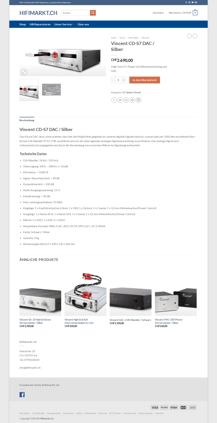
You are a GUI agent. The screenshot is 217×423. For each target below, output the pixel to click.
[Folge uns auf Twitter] (193, 2)
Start (113, 37)
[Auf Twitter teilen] (120, 100)
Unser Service (63, 24)
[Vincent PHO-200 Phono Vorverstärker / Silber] (176, 291)
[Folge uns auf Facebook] (186, 2)
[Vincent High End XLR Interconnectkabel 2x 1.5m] (85, 291)
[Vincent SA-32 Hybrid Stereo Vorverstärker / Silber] (40, 291)
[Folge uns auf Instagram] (189, 2)
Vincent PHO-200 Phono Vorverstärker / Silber (168, 321)
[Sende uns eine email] (196, 2)
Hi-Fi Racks (115, 413)
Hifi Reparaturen (40, 24)
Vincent (145, 37)
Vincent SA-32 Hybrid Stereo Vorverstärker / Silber (35, 321)
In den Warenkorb (145, 80)
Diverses (102, 413)
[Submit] (93, 13)
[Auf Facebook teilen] (114, 100)
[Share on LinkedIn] (138, 100)
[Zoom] (24, 72)
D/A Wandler (38, 413)
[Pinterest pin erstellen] (132, 100)
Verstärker (68, 413)
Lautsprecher (129, 413)
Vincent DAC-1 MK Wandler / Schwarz (130, 320)
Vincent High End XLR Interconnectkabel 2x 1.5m (79, 321)
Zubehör (159, 413)
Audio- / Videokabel (86, 413)
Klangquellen (54, 413)
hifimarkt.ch (37, 13)
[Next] (100, 55)
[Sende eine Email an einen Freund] (126, 100)
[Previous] (25, 55)
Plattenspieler (146, 413)
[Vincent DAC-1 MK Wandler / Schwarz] (131, 291)
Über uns (83, 24)
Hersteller (133, 37)
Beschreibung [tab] (26, 120)
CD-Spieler (127, 92)
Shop (22, 24)
